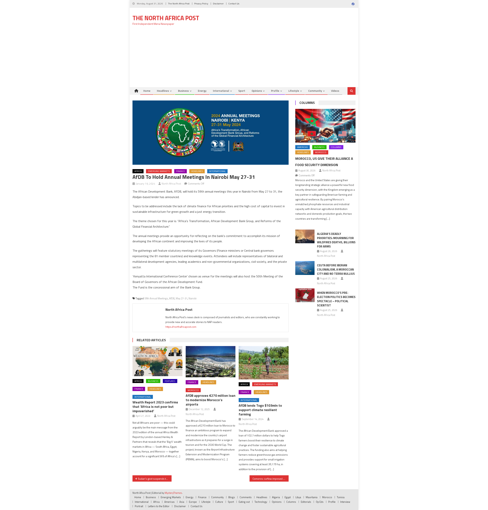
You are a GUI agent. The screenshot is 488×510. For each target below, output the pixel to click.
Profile (275, 91)
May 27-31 (181, 298)
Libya (298, 497)
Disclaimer (218, 3)
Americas (302, 147)
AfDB (172, 298)
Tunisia (340, 497)
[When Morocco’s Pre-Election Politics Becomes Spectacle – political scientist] (305, 295)
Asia (181, 502)
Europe (193, 502)
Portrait (139, 506)
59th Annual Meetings (156, 298)
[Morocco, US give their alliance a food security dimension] (325, 126)
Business (183, 91)
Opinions (257, 91)
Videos (335, 91)
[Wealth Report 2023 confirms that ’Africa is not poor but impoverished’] (157, 361)
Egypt (288, 497)
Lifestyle (293, 91)
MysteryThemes (173, 493)
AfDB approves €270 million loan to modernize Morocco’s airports (210, 400)
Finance (180, 171)
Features (170, 381)
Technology (260, 502)
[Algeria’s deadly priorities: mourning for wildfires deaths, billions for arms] (305, 236)
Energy (202, 91)
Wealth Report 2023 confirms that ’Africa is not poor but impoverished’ (155, 407)
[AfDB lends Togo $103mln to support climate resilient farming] (264, 362)
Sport (241, 91)
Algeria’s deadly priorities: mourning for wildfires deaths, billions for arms (336, 240)
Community (315, 91)
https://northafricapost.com (180, 327)
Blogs (231, 497)
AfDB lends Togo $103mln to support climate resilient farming (260, 410)
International (221, 91)
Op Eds (319, 502)
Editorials (306, 502)
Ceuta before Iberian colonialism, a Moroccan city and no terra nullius (336, 269)
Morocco (193, 390)
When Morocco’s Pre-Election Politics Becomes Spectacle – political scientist (336, 299)
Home (146, 91)
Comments (246, 497)
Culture (219, 502)
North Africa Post (171, 184)
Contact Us (233, 3)
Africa (138, 171)
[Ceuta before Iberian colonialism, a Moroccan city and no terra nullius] (305, 268)
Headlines (163, 91)
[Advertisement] (244, 58)
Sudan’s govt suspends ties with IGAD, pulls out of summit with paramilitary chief (155, 479)
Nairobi (193, 298)
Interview (345, 502)
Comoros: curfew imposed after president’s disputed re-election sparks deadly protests (271, 479)
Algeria (276, 497)
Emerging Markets (159, 171)
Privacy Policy (201, 3)
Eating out (244, 502)
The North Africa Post (178, 3)
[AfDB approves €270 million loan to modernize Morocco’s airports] (211, 361)
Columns (307, 102)
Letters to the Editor (158, 506)
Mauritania (311, 497)
